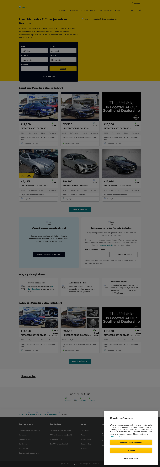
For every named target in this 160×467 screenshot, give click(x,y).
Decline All (131, 450)
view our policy (116, 436)
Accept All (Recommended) (131, 442)
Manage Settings (131, 458)
